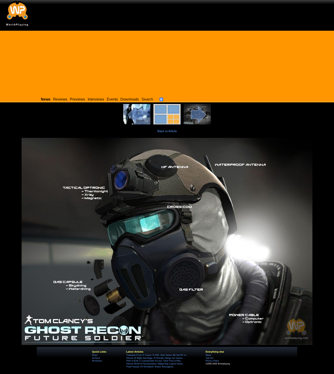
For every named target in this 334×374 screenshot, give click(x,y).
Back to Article (167, 131)
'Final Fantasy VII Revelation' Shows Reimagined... (150, 367)
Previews (77, 99)
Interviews (96, 99)
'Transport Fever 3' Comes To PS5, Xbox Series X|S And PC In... (157, 355)
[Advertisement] (167, 62)
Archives (96, 358)
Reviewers (97, 361)
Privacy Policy (212, 361)
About (208, 355)
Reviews (60, 99)
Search (147, 99)
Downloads (129, 99)
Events (112, 99)
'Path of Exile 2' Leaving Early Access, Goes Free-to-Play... (154, 361)
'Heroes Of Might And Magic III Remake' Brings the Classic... (155, 358)
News (94, 355)
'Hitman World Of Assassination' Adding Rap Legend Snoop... (155, 364)
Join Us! (210, 358)
